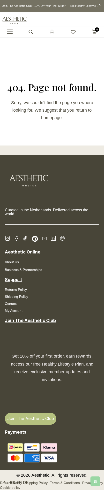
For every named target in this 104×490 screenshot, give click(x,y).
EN (12, 482)
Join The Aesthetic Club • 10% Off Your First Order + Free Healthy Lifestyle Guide (53, 5)
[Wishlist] (73, 32)
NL (6, 482)
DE (26, 482)
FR (19, 482)
